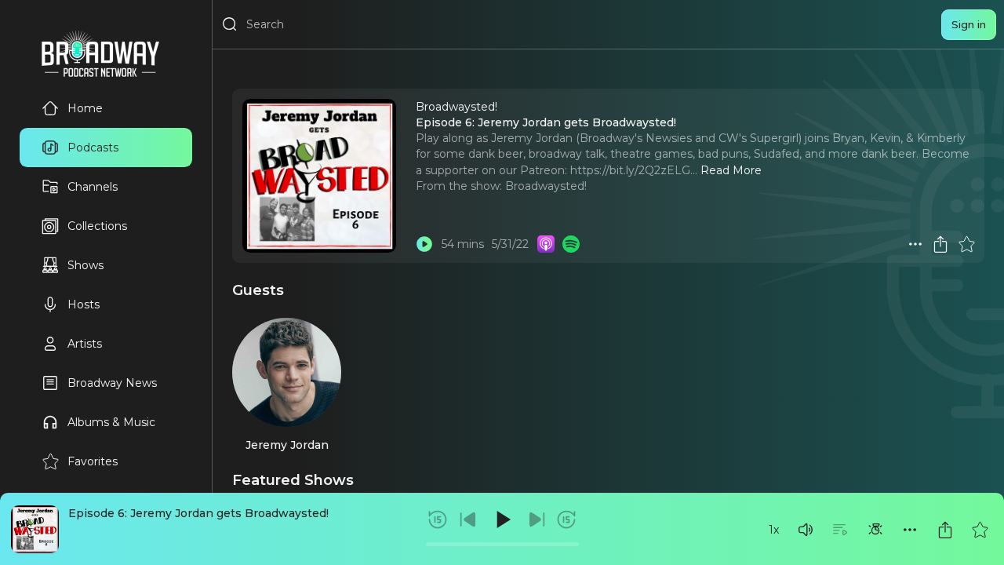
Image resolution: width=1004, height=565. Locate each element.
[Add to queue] (840, 529)
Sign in (968, 24)
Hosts (83, 304)
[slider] (502, 544)
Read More (731, 170)
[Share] (945, 529)
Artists (84, 344)
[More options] (910, 529)
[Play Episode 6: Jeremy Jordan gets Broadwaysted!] (424, 244)
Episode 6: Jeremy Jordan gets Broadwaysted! (198, 513)
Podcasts (92, 147)
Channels (92, 187)
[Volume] (805, 529)
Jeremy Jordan (287, 445)
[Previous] (468, 519)
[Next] (536, 519)
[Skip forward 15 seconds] (566, 519)
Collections (97, 226)
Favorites (92, 461)
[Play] (502, 519)
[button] (805, 529)
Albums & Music (111, 422)
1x (774, 530)
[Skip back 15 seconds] (438, 519)
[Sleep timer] (875, 529)
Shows (85, 265)
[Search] (229, 24)
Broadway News (112, 383)
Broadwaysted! (546, 186)
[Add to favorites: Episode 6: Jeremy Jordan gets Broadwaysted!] (979, 529)
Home (85, 108)
